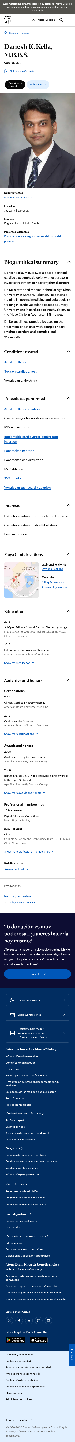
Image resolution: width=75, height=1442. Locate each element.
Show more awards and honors (22, 792)
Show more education (17, 663)
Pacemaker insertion (19, 451)
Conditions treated (21, 351)
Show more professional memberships (27, 851)
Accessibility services (54, 587)
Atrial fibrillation (15, 362)
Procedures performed (24, 398)
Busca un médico (19, 32)
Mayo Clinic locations (23, 554)
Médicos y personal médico (20, 896)
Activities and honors (23, 680)
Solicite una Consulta (22, 71)
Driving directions (52, 568)
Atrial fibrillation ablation (22, 409)
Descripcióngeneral (15, 84)
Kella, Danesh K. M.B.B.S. (22, 902)
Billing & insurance (53, 582)
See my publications (16, 869)
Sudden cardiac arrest (20, 371)
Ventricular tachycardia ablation (27, 487)
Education (13, 611)
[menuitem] (15, 84)
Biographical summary (31, 262)
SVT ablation (13, 478)
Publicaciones (38, 84)
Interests (12, 505)
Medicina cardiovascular (18, 197)
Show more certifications (19, 734)
